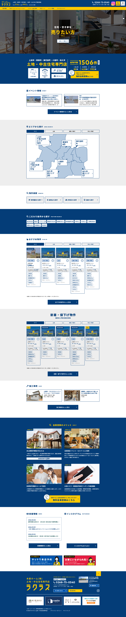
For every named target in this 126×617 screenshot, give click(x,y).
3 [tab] (123, 16)
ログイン (122, 4)
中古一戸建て (91, 131)
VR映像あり (38, 225)
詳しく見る (63, 41)
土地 (54, 131)
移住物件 (44, 225)
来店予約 (73, 590)
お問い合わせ (60, 590)
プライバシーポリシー (56, 610)
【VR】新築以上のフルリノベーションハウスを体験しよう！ (44, 529)
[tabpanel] (63, 32)
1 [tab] (123, 12)
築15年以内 (30, 221)
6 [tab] (123, 22)
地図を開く (94, 585)
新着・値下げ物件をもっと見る (63, 374)
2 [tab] (123, 14)
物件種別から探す (36, 200)
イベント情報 (51, 8)
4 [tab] (123, 18)
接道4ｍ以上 (30, 225)
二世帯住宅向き (91, 221)
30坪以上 (77, 221)
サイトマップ (66, 610)
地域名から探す (53, 200)
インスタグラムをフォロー (82, 546)
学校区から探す (72, 200)
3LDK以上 (83, 221)
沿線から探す (90, 200)
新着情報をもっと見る (44, 546)
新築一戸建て (72, 131)
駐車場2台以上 (60, 221)
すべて (35, 131)
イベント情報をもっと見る (63, 112)
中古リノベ (42, 8)
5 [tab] (123, 20)
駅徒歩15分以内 (51, 221)
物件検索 (118, 4)
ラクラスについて (61, 8)
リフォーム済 (42, 221)
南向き (36, 221)
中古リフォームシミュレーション (17, 8)
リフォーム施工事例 (32, 8)
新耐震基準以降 (69, 221)
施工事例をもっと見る (63, 407)
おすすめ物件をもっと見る (63, 302)
